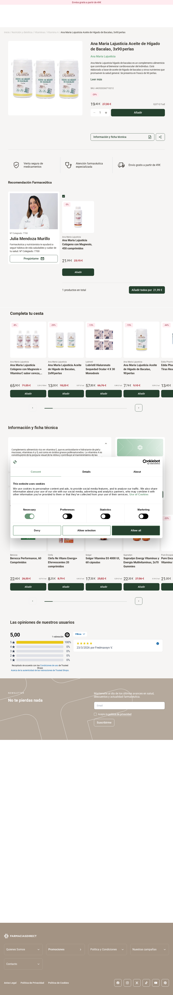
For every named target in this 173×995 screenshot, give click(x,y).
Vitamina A (53, 32)
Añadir (78, 272)
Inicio (7, 32)
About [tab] (137, 471)
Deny (37, 530)
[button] (65, 949)
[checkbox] (63, 196)
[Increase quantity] (106, 112)
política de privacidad (119, 714)
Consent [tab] (36, 471)
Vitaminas (39, 32)
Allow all (136, 530)
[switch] (67, 516)
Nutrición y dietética (22, 32)
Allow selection (86, 530)
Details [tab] (86, 471)
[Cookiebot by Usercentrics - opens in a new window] (145, 462)
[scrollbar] (85, 408)
